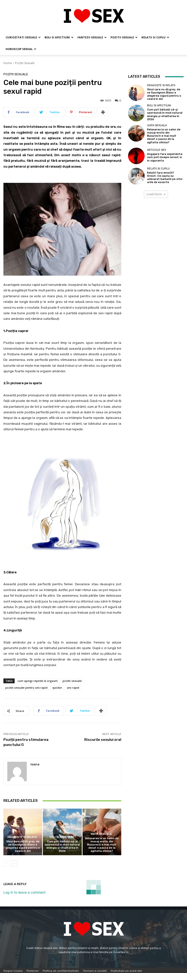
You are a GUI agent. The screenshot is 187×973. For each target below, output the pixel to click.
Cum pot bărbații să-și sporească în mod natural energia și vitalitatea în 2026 (62, 846)
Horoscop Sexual (19, 49)
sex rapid (73, 687)
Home (7, 63)
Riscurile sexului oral (102, 739)
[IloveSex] (93, 16)
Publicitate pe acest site (126, 971)
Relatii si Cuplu (153, 37)
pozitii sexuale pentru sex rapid (26, 687)
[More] (103, 112)
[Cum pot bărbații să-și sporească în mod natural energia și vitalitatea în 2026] (62, 832)
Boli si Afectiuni (57, 37)
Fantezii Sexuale (90, 37)
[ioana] (17, 771)
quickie (57, 687)
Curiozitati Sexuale (21, 37)
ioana (34, 764)
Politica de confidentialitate (61, 971)
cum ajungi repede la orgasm (38, 681)
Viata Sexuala (101, 834)
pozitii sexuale (72, 681)
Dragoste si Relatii (22, 837)
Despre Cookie (13, 971)
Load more (154, 194)
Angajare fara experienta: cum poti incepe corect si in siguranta (165, 157)
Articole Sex (156, 150)
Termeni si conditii (95, 971)
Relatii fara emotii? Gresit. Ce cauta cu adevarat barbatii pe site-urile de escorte (165, 177)
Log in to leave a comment (24, 892)
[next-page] (14, 863)
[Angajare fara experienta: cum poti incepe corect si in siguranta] (136, 156)
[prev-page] (6, 863)
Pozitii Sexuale (122, 37)
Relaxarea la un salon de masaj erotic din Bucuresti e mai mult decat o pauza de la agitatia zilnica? (102, 845)
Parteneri (33, 971)
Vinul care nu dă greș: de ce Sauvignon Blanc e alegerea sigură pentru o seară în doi (23, 846)
